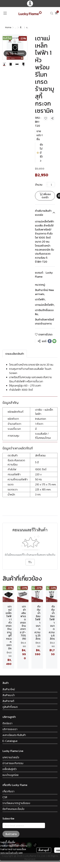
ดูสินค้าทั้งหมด (10, 707)
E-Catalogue (10, 741)
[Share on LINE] (54, 341)
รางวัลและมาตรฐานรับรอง (16, 803)
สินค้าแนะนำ (8, 695)
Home (8, 27)
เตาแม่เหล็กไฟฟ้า (44, 305)
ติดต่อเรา (7, 723)
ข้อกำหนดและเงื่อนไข (13, 809)
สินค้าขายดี (8, 701)
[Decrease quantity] (47, 184)
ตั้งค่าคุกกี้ (43, 850)
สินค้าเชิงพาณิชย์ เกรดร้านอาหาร (44, 321)
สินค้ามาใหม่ (8, 689)
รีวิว (30, 562)
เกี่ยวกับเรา (8, 791)
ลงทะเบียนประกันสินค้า (14, 735)
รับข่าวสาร (11, 834)
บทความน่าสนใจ (10, 757)
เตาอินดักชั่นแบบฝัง (44, 312)
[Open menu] (5, 13)
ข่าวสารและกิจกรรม (12, 763)
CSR (4, 797)
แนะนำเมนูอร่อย (10, 775)
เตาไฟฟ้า (40, 299)
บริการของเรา (9, 729)
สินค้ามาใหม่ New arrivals (44, 292)
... (15, 27)
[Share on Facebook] (50, 341)
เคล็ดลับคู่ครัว (9, 769)
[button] (51, 13)
